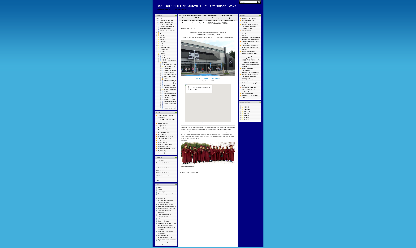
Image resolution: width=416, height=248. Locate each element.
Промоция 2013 (168, 68)
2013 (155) (247, 109)
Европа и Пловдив (163, 221)
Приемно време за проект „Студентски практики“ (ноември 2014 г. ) (250, 27)
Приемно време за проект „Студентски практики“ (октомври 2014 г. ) (250, 76)
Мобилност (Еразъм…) (165, 149)
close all (247, 105)
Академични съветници (171, 93)
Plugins (160, 187)
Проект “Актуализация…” (167, 22)
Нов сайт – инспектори (249, 18)
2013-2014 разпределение (170, 60)
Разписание (161, 142)
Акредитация (164, 49)
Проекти (160, 128)
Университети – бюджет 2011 (173, 64)
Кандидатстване (169, 72)
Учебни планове (167, 56)
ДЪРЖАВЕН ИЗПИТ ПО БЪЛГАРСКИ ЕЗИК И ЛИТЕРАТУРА (249, 89)
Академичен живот (163, 136)
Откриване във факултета (172, 83)
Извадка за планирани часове (167, 206)
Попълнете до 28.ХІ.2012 (171, 108)
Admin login (161, 192)
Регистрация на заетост (167, 31)
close (160, 18)
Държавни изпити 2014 (167, 26)
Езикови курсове (247, 81)
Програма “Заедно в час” (171, 104)
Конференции (162, 126)
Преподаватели (163, 132)
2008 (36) (246, 119)
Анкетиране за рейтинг (171, 74)
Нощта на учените (247, 93)
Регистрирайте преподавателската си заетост (249, 33)
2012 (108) (247, 111)
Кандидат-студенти (166, 24)
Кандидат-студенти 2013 (171, 89)
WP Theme (182, 172)
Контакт (162, 51)
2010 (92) (246, 115)
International (161, 124)
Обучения (161, 134)
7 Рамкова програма (164, 219)
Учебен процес (166, 58)
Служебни (163, 54)
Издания (160, 151)
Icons (188, 172)
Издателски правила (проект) (173, 70)
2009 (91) (246, 117)
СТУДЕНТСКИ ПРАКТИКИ (167, 119)
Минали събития (163, 146)
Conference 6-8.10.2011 (171, 95)
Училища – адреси (169, 99)
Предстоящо (162, 130)
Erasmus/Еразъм (165, 47)
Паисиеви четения (165, 29)
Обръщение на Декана (171, 87)
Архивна (164, 62)
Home (184, 15)
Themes (160, 190)
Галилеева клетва (169, 85)
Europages (163, 41)
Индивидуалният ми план (166, 204)
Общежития (161, 198)
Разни (160, 140)
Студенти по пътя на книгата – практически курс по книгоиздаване (167, 242)
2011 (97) (246, 113)
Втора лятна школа (170, 77)
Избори (166, 79)
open (157, 18)
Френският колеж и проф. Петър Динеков (176, 106)
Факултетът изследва (164, 144)
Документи (163, 39)
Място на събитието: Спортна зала (208, 78)
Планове (162, 37)
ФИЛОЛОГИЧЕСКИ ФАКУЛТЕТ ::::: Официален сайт (196, 6)
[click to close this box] (176, 15)
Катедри (162, 35)
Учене (161, 43)
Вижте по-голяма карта (208, 122)
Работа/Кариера (163, 138)
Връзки (160, 153)
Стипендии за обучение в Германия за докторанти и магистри (250, 47)
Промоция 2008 (168, 97)
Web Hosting (208, 172)
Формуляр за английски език (166, 208)
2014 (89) (246, 107)
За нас (162, 45)
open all (242, 105)
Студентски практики (166, 20)
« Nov (157, 180)
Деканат (162, 33)
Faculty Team (194, 172)
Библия (166, 91)
